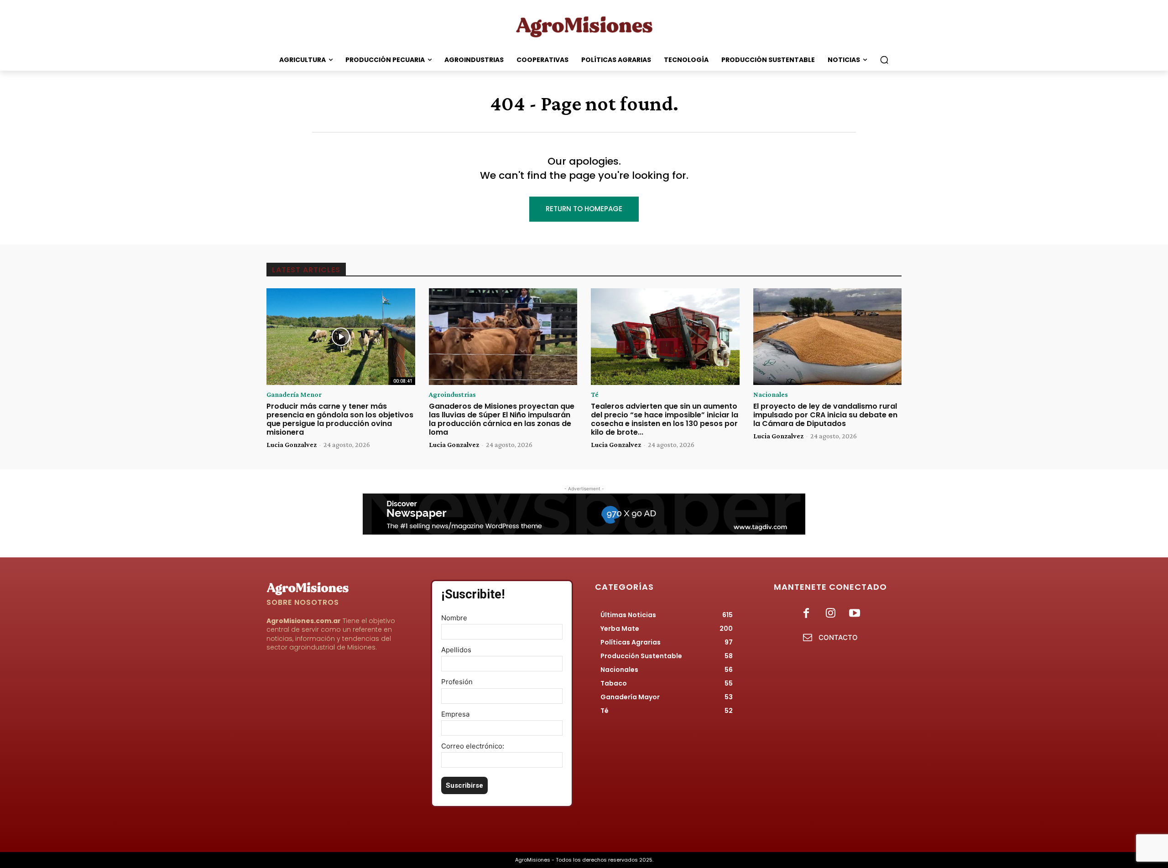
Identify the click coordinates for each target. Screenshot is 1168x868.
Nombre (454, 617)
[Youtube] (855, 614)
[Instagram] (830, 614)
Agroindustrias (452, 394)
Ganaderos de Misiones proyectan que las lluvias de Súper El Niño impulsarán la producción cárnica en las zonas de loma (501, 419)
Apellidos (456, 649)
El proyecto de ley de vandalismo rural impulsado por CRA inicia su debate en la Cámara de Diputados (825, 415)
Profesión (457, 681)
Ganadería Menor (294, 394)
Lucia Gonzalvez (291, 444)
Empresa (455, 714)
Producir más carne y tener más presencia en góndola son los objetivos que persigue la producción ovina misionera (339, 419)
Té (595, 394)
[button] (884, 60)
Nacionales (770, 394)
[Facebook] (806, 614)
